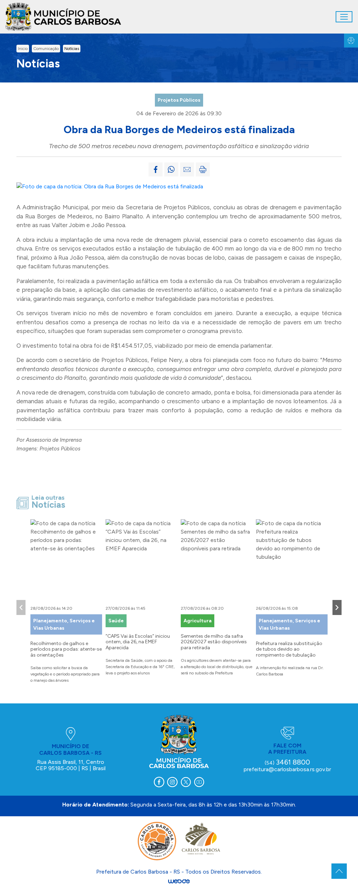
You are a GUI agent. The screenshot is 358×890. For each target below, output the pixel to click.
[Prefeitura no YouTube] (199, 782)
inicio (23, 48)
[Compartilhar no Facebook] (156, 169)
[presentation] (21, 607)
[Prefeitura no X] (185, 782)
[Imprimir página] (203, 169)
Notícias (71, 48)
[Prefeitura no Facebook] (159, 782)
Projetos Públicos (179, 100)
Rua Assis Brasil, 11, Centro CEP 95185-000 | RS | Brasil (71, 765)
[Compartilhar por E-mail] (187, 169)
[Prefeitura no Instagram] (172, 782)
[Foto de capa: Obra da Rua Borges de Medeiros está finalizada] (109, 186)
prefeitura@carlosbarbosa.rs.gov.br (287, 769)
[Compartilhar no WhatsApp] (171, 169)
